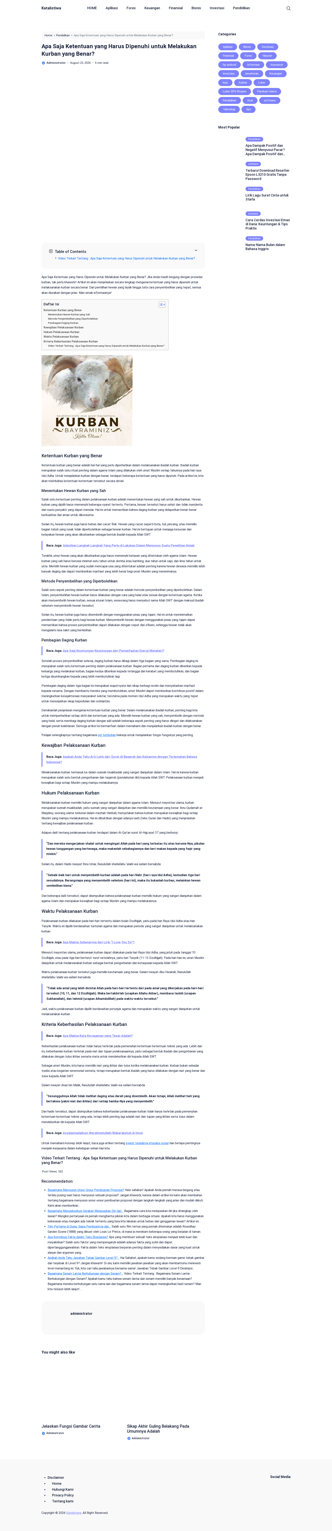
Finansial (176, 8)
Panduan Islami (266, 91)
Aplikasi (112, 8)
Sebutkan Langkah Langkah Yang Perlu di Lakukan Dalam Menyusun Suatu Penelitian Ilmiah (128, 545)
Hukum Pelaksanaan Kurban (61, 332)
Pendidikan (241, 8)
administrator (81, 1313)
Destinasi (268, 47)
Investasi (217, 8)
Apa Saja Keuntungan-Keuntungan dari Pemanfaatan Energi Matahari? (113, 651)
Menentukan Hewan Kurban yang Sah (69, 314)
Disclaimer (56, 1477)
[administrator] (60, 1317)
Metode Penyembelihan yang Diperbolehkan (73, 318)
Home (56, 1483)
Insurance (277, 64)
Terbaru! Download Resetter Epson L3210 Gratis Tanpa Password (268, 174)
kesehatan (252, 73)
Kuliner (243, 82)
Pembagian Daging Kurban (63, 322)
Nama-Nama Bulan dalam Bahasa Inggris (265, 247)
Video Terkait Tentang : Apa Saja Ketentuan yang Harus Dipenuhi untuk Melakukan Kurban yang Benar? (126, 258)
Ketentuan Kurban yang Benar (63, 310)
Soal (250, 100)
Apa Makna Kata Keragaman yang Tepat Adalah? (98, 1036)
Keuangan (152, 8)
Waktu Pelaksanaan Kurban (61, 336)
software (270, 100)
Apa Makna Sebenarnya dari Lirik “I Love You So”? (98, 942)
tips (248, 109)
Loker (261, 82)
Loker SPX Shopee (234, 91)
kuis (225, 82)
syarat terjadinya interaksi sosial (147, 1143)
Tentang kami (62, 1501)
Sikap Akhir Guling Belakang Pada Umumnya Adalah (158, 1429)
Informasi (253, 64)
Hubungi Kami (62, 1489)
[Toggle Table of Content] (160, 304)
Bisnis (196, 8)
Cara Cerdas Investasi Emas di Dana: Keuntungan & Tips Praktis (268, 224)
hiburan (267, 55)
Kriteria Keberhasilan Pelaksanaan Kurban (71, 341)
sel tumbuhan (107, 735)
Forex (131, 8)
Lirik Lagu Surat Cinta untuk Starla (267, 197)
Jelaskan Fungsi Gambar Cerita (71, 1426)
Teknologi (229, 109)
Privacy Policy (63, 1495)
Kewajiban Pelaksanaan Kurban (64, 327)
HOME (92, 8)
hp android (229, 64)
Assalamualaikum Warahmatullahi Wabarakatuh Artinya (103, 1133)
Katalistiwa (51, 8)
